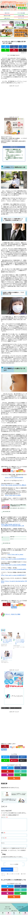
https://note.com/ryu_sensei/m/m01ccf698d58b (13, 564)
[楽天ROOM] (7, 774)
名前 (3, 832)
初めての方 (7, 906)
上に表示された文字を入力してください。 (12, 856)
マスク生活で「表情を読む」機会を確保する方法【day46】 (7, 641)
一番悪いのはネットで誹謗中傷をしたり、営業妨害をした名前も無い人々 (14, 152)
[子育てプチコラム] (7, 25)
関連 (7, 159)
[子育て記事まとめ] (7, 33)
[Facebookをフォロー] (20, 767)
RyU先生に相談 (20, 906)
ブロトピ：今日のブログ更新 (12, 614)
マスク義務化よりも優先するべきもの (13, 157)
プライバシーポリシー (20, 908)
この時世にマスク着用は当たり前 (12, 149)
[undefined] (5, 538)
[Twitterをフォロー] (7, 767)
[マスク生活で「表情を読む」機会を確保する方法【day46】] (6, 635)
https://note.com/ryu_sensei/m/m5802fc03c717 (13, 575)
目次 (11, 147)
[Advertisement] (14, 101)
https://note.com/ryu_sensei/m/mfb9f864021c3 (13, 558)
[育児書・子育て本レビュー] (21, 33)
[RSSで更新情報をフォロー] (14, 778)
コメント (4, 817)
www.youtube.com (6, 511)
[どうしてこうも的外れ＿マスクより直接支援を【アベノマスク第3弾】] (18, 635)
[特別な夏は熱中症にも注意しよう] (6, 653)
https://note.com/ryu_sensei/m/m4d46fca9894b (13, 569)
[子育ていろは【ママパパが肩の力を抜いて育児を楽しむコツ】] (5, 506)
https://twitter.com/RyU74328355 (14, 477)
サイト (3, 843)
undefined (12, 536)
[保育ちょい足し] (21, 25)
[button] (25, 427)
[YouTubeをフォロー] (7, 771)
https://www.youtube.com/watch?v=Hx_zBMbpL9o (13, 485)
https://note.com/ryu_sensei (13, 495)
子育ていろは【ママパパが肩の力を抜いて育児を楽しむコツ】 (18, 505)
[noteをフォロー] (20, 771)
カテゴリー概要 (7, 908)
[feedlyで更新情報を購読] (20, 774)
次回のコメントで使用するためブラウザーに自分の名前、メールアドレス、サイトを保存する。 (13, 850)
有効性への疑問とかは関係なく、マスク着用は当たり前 (14, 156)
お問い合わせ (14, 910)
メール (3, 837)
